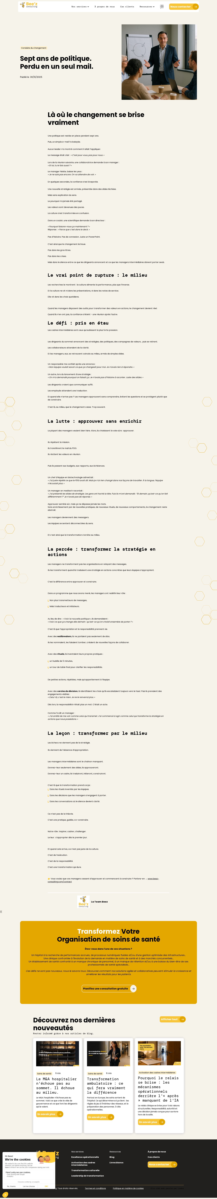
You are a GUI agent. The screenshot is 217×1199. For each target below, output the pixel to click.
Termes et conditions (95, 1188)
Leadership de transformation (87, 1176)
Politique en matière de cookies (128, 1188)
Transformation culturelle (85, 1170)
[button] (80, 6)
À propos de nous (105, 6)
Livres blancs (116, 1162)
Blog (112, 1157)
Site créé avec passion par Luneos (167, 1188)
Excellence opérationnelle (85, 1157)
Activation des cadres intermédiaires (83, 1163)
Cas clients (127, 6)
